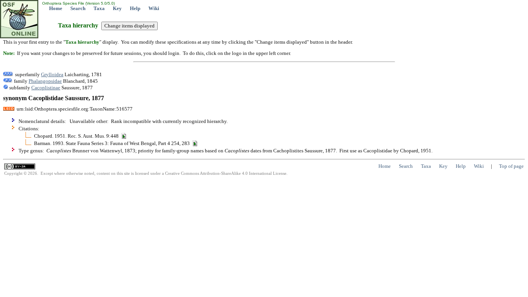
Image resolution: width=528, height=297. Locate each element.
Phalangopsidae (45, 81)
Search (77, 8)
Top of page (511, 166)
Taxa (99, 8)
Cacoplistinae (45, 87)
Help (135, 8)
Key (117, 8)
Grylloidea (52, 74)
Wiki (153, 8)
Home (55, 8)
